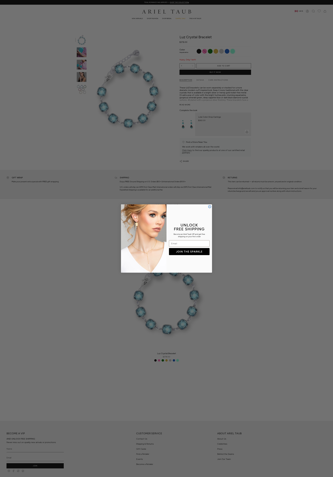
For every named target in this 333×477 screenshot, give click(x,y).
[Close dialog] (209, 206)
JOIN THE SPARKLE (189, 251)
